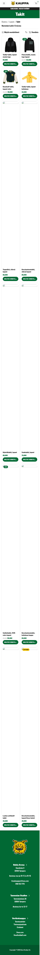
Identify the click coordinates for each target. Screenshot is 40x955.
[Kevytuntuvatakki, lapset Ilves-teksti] (29, 731)
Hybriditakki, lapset (10, 452)
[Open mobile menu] (4, 3)
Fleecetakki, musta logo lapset (28, 56)
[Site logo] (20, 3)
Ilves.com (20, 932)
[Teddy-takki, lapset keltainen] (29, 77)
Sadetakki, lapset (28, 452)
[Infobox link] (20, 864)
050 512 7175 (20, 884)
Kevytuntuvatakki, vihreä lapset (28, 270)
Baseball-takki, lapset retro (8, 88)
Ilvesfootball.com (20, 935)
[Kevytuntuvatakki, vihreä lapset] (29, 184)
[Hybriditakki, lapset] (10, 367)
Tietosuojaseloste (20, 924)
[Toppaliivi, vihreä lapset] (10, 184)
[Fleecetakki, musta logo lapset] (29, 45)
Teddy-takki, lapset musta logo (10, 56)
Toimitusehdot (20, 921)
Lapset (11, 22)
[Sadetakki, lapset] (29, 367)
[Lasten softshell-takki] (10, 731)
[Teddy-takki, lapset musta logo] (10, 45)
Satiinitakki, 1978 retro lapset (9, 634)
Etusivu (4, 22)
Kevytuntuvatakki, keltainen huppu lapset (28, 635)
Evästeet (20, 927)
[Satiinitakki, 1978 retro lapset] (10, 548)
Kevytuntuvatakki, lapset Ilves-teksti (28, 817)
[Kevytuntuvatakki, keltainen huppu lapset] (29, 548)
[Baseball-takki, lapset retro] (10, 77)
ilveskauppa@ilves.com (20, 881)
